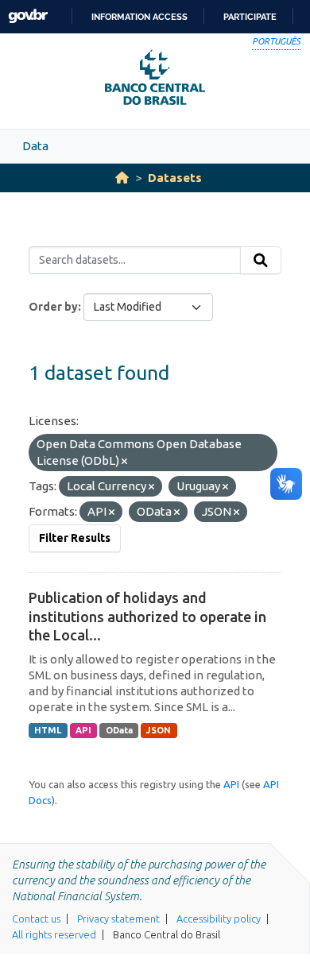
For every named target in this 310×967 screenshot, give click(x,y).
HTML (47, 730)
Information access (139, 16)
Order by (53, 306)
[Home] (122, 177)
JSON (158, 730)
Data (35, 146)
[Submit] (260, 260)
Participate (250, 16)
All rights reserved (54, 934)
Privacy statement (118, 918)
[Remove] (124, 461)
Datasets (175, 177)
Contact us (36, 918)
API (83, 730)
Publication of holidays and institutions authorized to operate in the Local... (147, 616)
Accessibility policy (218, 918)
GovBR (28, 16)
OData (119, 730)
